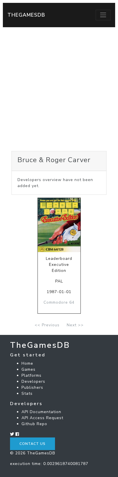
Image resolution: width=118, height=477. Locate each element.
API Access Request (42, 418)
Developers (33, 381)
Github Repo (34, 424)
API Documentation (41, 412)
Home (27, 363)
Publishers (32, 387)
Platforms (31, 375)
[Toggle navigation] (103, 15)
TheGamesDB (26, 14)
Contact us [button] (32, 443)
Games (28, 369)
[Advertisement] (59, 89)
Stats (27, 393)
